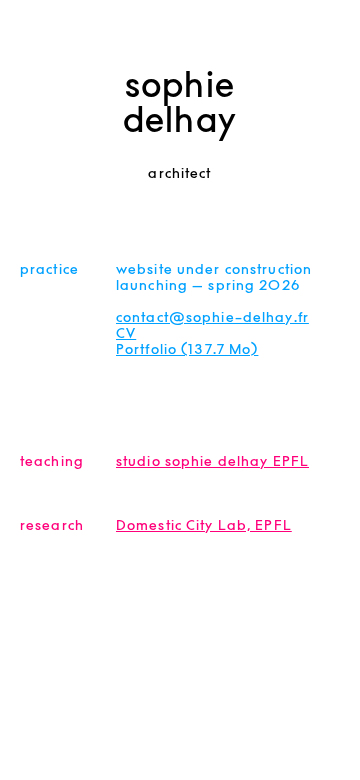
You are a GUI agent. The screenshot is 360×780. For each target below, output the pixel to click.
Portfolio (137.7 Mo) (187, 354)
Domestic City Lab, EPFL (204, 530)
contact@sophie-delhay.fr (212, 322)
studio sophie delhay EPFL (212, 466)
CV (126, 338)
